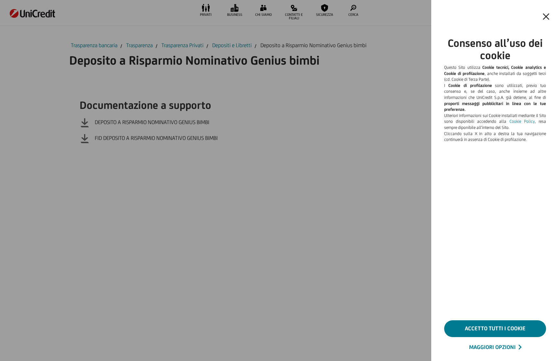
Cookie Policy (522, 121)
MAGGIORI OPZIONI (492, 347)
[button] (546, 17)
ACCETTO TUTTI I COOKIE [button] (495, 328)
